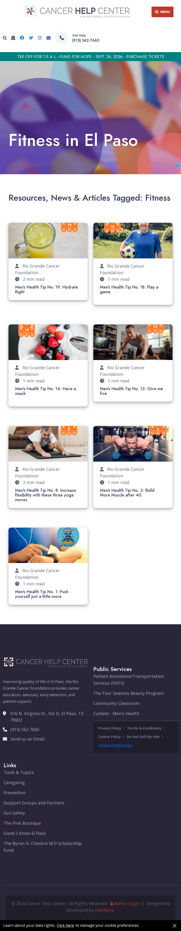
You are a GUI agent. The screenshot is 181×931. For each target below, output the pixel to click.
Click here (65, 925)
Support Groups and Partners (34, 803)
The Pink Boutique (22, 823)
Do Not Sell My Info (143, 736)
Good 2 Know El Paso (25, 833)
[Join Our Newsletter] (48, 38)
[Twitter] (31, 38)
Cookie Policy (109, 736)
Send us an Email (27, 739)
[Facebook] (22, 38)
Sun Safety (14, 813)
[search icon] (5, 38)
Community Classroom (116, 703)
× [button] (174, 925)
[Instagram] (40, 38)
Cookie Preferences (115, 745)
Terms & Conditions (144, 728)
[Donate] (13, 38)
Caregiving (14, 782)
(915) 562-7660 (85, 40)
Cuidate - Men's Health (116, 713)
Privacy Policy (109, 728)
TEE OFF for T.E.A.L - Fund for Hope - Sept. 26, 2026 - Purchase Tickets (90, 57)
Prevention (15, 792)
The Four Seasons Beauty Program (128, 693)
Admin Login (127, 903)
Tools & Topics (19, 772)
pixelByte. (105, 910)
